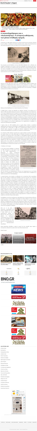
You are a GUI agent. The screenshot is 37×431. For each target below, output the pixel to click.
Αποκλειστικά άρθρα (4, 357)
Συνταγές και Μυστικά (5, 382)
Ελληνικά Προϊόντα (4, 363)
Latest (2, 244)
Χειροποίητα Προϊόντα (5, 388)
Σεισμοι (25, 422)
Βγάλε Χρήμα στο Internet (5, 359)
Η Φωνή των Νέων (4, 369)
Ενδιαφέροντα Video (4, 365)
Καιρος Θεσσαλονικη (14, 422)
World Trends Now (4, 355)
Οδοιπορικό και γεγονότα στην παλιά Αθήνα (6, 264)
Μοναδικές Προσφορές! (5, 376)
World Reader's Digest (8, 3)
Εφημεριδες (21, 422)
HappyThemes (25, 429)
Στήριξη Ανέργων (4, 380)
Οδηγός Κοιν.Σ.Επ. (4, 378)
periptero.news (3, 353)
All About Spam (3, 348)
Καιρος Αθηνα (8, 422)
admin (3, 40)
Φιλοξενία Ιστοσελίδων (5, 386)
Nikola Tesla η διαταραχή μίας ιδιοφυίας (30, 264)
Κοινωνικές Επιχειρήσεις (5, 373)
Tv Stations (29, 422)
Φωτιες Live (3, 422)
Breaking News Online (5, 352)
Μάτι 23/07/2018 (4, 374)
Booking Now (3, 350)
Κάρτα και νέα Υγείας (4, 371)
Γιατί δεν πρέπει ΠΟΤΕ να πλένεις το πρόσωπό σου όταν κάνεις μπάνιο (18, 263)
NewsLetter (34, 422)
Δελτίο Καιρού (3, 361)
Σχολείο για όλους (4, 384)
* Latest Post (3, 31)
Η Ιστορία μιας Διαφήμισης (6, 367)
